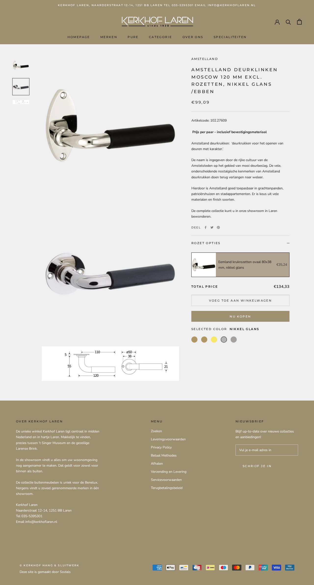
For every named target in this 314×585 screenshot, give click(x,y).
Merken (108, 37)
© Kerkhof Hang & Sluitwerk (49, 565)
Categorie (160, 37)
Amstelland (204, 59)
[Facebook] (205, 227)
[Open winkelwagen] (299, 22)
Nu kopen (240, 316)
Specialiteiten (230, 37)
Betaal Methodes (164, 455)
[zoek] (288, 21)
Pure (133, 37)
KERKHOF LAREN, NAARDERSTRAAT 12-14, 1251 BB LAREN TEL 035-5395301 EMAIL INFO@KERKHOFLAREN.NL (157, 5)
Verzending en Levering (168, 471)
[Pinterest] (218, 227)
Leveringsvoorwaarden (168, 439)
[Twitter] (211, 227)
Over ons (193, 37)
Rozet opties (206, 243)
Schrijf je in (257, 466)
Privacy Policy (161, 447)
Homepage (78, 37)
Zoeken (156, 431)
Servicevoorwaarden (166, 479)
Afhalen (157, 463)
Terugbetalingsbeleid (167, 488)
